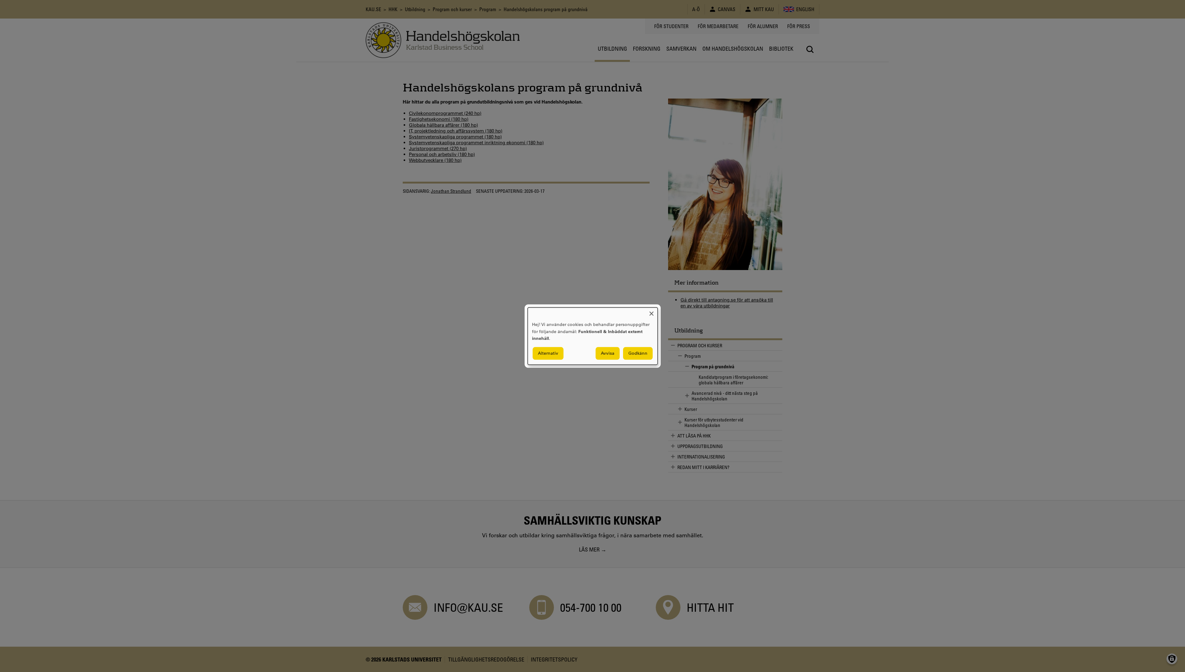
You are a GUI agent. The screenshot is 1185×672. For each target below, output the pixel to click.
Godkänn (637, 353)
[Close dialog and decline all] (651, 311)
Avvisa (607, 353)
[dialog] (593, 336)
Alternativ (548, 353)
